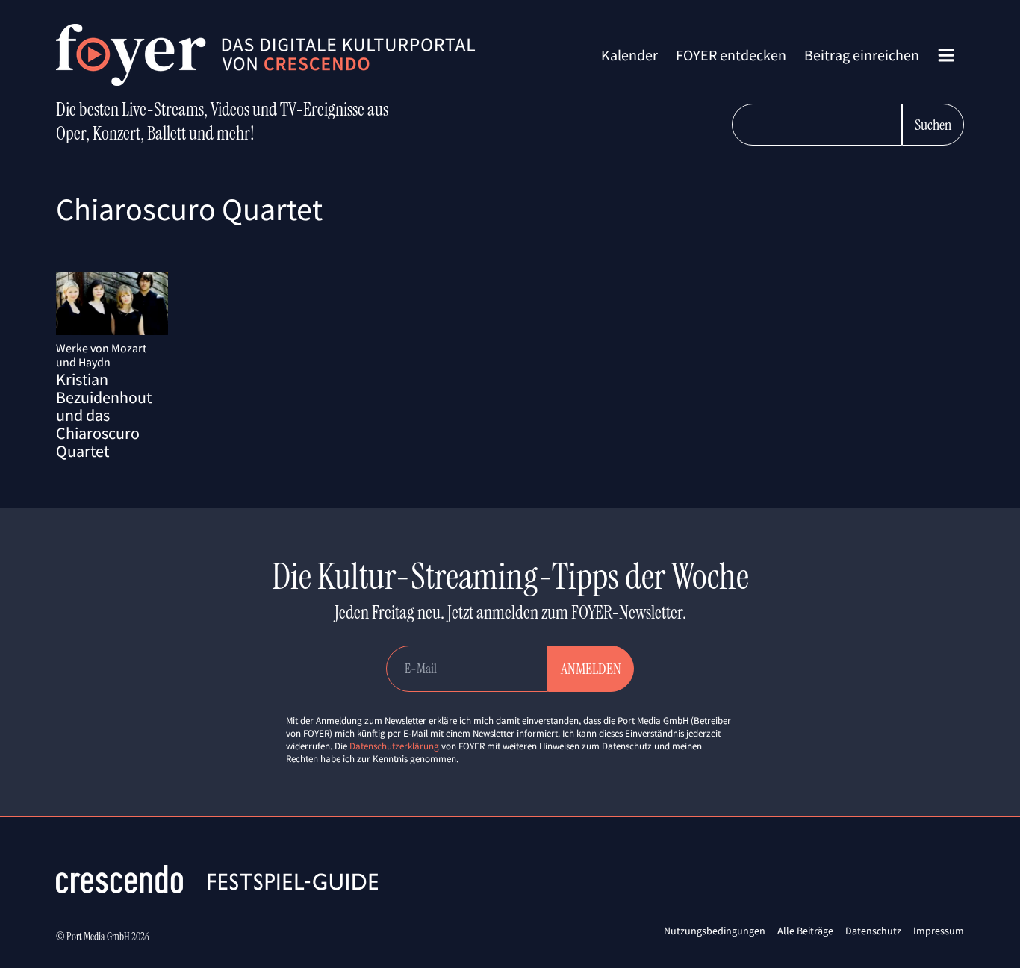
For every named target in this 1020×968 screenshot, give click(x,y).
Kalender (629, 55)
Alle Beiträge (805, 930)
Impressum (938, 930)
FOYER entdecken (731, 55)
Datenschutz (873, 930)
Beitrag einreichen (861, 55)
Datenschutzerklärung (394, 746)
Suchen (933, 124)
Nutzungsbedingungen (714, 930)
